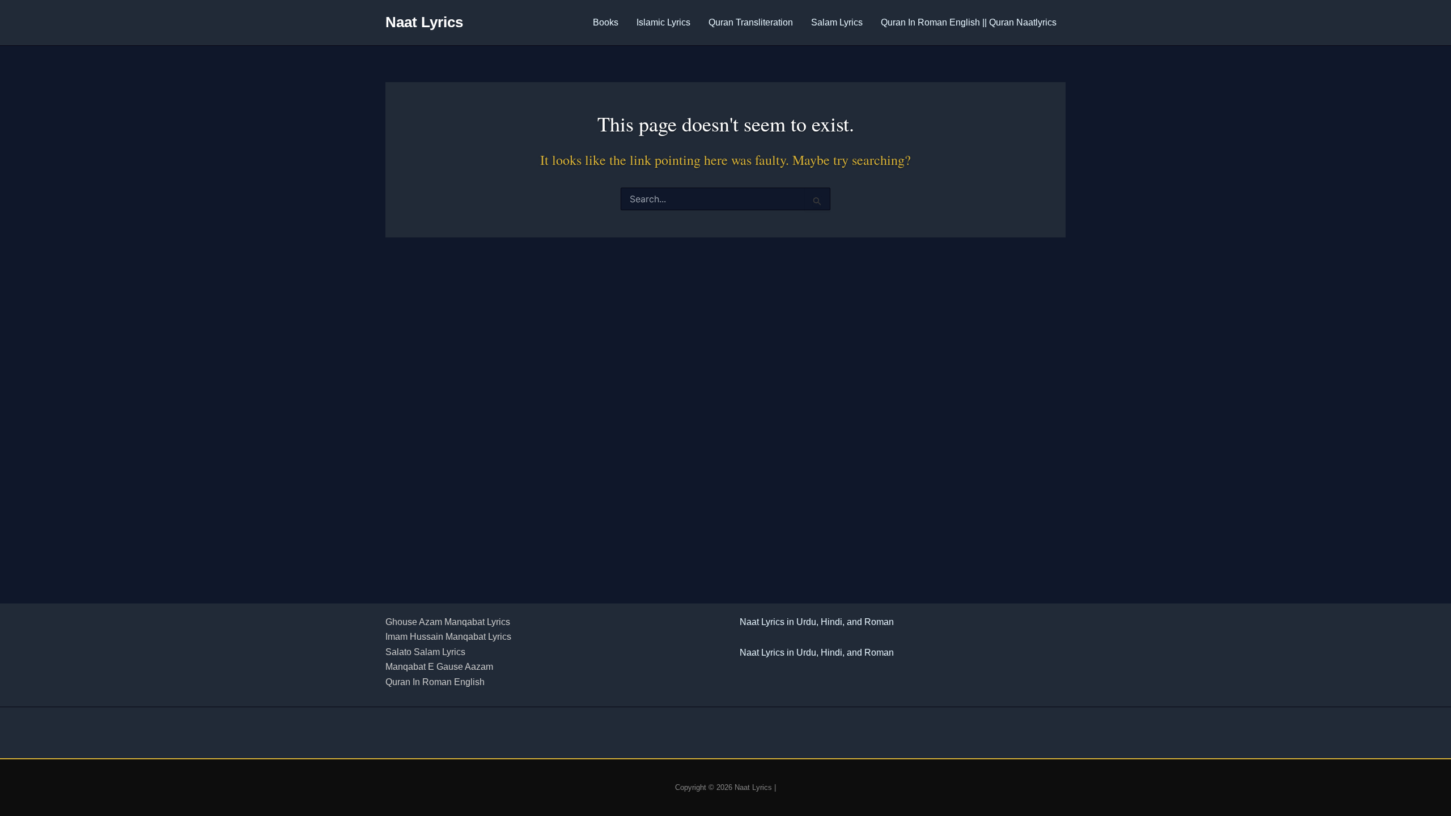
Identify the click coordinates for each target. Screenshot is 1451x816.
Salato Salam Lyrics (425, 652)
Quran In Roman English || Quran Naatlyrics (969, 22)
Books (605, 22)
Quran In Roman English (435, 682)
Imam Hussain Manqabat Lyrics (448, 636)
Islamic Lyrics (663, 22)
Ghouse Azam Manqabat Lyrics (447, 622)
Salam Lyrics (837, 22)
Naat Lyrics (424, 22)
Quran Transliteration (750, 22)
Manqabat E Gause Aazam (439, 667)
